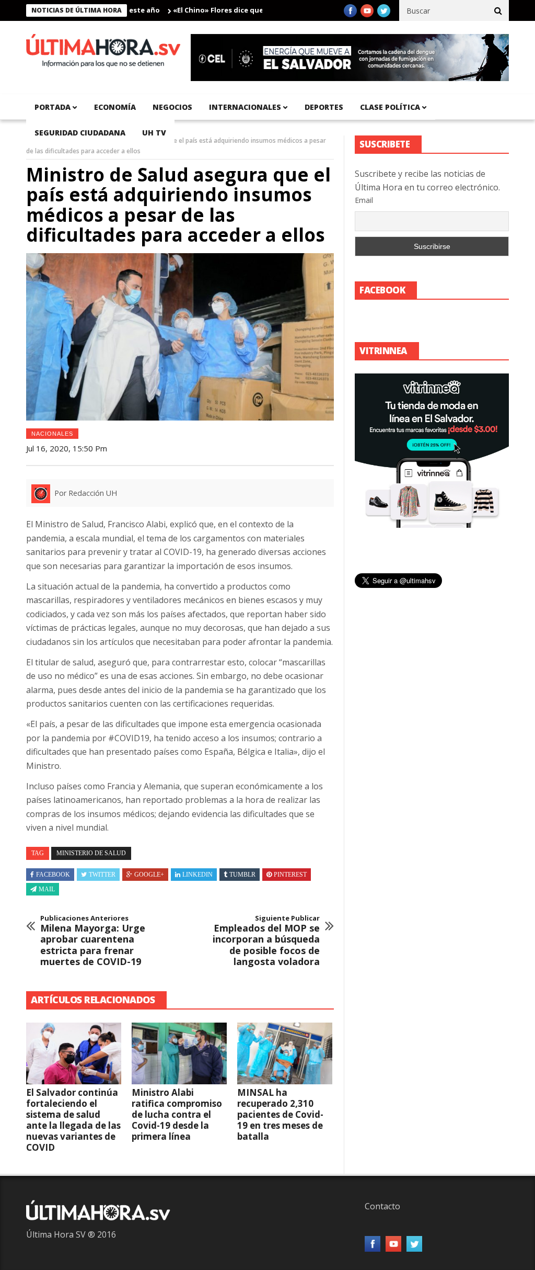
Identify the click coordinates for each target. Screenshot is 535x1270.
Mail (47, 889)
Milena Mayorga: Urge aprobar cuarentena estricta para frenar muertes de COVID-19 (92, 941)
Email (364, 200)
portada (52, 107)
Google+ (149, 874)
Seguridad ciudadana (79, 133)
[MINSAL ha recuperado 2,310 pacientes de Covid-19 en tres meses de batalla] (284, 1053)
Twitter (102, 874)
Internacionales (245, 107)
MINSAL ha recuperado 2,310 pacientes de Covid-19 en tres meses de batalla (280, 1114)
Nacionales (52, 433)
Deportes (324, 107)
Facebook (53, 874)
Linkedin (197, 874)
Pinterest (290, 874)
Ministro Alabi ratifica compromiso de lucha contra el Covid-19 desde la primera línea (177, 1114)
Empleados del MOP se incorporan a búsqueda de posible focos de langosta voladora (266, 941)
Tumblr (242, 874)
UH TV (154, 133)
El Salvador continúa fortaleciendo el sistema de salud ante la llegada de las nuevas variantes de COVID (73, 1119)
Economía (115, 107)
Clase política (390, 107)
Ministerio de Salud (91, 853)
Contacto (382, 1206)
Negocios (172, 107)
